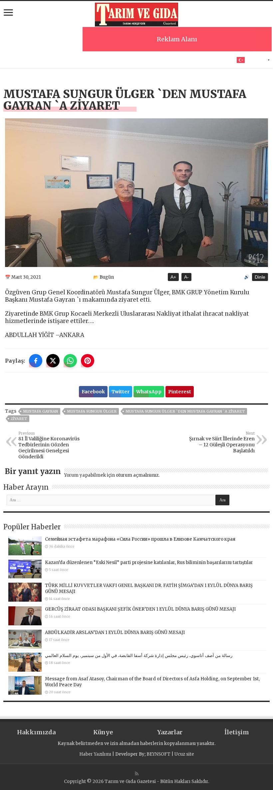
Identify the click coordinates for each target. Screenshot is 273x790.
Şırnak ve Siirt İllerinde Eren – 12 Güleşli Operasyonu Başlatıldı (222, 442)
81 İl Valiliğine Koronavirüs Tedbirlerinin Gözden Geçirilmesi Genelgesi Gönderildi (49, 445)
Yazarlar (169, 732)
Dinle (260, 277)
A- (186, 277)
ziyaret (19, 418)
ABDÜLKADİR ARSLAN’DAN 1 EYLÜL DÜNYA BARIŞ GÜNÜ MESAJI (115, 632)
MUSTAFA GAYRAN (40, 411)
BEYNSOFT (158, 754)
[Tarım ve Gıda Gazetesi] (136, 14)
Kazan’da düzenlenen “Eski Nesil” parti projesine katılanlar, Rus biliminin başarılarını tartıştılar (149, 562)
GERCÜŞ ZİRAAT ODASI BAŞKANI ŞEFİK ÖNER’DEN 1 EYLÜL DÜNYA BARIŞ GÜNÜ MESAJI (140, 609)
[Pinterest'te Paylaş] (87, 360)
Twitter (121, 392)
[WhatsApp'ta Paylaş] (70, 360)
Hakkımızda (36, 732)
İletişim (236, 732)
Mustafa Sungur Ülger (92, 411)
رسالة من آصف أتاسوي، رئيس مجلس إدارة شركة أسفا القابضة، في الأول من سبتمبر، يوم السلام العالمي (138, 655)
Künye (103, 732)
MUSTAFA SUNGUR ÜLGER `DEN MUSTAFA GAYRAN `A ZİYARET (185, 411)
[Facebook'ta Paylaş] (35, 360)
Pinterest (179, 392)
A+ (173, 277)
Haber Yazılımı (95, 754)
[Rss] (136, 774)
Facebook (93, 392)
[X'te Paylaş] (53, 360)
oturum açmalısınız (137, 475)
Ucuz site (184, 754)
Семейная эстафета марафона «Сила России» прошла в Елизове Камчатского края (140, 539)
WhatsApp (148, 392)
